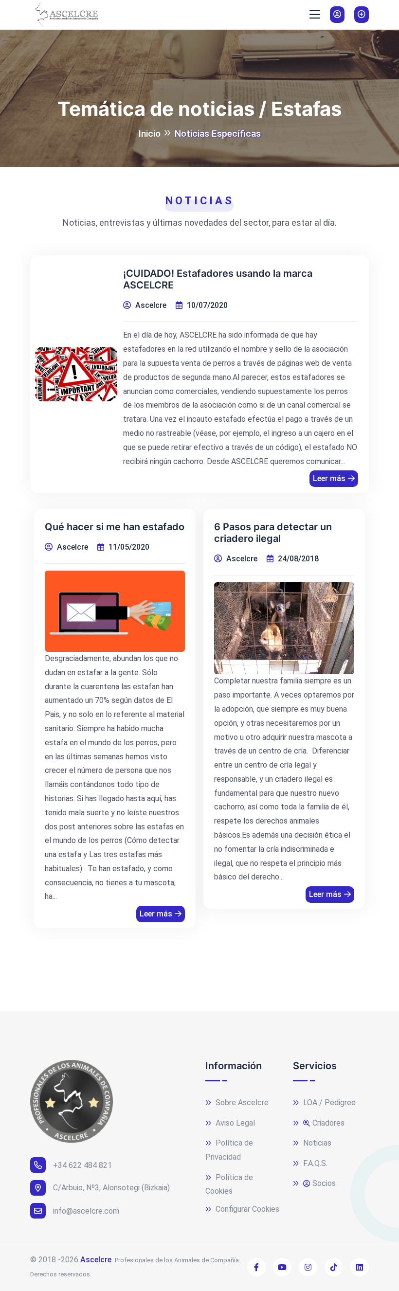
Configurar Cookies (246, 1209)
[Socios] (337, 14)
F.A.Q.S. (314, 1163)
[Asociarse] (361, 14)
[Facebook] (256, 1267)
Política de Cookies (229, 1184)
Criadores (328, 1123)
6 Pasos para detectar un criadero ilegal (273, 532)
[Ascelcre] (64, 14)
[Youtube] (282, 1267)
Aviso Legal (234, 1123)
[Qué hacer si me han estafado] (115, 611)
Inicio (149, 133)
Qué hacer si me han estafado (114, 527)
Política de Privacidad (229, 1150)
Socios (324, 1183)
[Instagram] (308, 1267)
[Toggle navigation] (314, 14)
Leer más (329, 478)
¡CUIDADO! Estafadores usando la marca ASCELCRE (217, 279)
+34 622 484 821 (82, 1165)
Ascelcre (95, 1259)
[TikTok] (334, 1267)
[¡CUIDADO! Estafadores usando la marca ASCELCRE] (76, 374)
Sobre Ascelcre (241, 1102)
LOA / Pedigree (328, 1102)
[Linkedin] (359, 1267)
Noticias (316, 1143)
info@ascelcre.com (86, 1211)
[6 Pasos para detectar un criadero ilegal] (284, 628)
